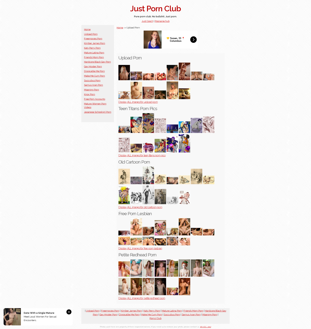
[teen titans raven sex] (136, 132)
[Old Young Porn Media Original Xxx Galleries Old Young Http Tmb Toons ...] (172, 183)
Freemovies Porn (93, 38)
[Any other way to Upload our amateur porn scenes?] (160, 98)
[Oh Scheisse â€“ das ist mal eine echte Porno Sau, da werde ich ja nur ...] (136, 98)
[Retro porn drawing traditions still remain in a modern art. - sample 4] (136, 203)
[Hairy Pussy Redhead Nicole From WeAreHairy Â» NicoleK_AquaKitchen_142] (136, 275)
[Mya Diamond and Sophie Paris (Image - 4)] (124, 244)
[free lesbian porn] (184, 234)
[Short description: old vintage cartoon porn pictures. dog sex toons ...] (124, 203)
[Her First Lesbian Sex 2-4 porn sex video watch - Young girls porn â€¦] (136, 234)
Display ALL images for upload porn (138, 102)
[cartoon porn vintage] (208, 183)
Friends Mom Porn (94, 57)
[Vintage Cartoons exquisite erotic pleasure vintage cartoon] (160, 203)
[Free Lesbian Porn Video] (208, 234)
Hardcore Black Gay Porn (97, 61)
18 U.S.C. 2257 (205, 327)
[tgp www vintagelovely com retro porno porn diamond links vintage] (160, 183)
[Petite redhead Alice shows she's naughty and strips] (148, 275)
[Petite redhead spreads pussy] (208, 275)
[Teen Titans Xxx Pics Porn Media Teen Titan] (172, 132)
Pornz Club (155, 318)
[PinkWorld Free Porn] (196, 275)
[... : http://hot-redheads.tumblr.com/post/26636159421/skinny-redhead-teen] (172, 275)
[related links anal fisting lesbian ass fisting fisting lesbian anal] (148, 234)
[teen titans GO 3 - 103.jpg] (148, 151)
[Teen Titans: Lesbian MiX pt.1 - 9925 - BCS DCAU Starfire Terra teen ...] (148, 132)
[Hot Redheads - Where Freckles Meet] (184, 275)
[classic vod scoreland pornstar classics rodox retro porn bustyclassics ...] (172, 203)
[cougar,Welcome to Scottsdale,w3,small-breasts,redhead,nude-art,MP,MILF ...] (160, 275)
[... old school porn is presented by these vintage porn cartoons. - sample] (196, 183)
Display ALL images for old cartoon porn (140, 207)
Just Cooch (147, 21)
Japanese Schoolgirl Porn (97, 112)
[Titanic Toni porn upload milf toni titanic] (172, 98)
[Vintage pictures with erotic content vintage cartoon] (124, 183)
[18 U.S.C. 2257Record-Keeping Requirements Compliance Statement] (124, 79)
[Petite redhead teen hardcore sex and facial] (172, 294)
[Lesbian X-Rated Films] (160, 244)
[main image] (196, 132)
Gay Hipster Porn (93, 66)
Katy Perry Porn (92, 48)
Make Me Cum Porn (94, 75)
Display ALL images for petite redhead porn (141, 298)
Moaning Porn (91, 89)
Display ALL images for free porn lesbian (140, 248)
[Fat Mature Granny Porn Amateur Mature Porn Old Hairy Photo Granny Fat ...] (172, 79)
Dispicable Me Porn (94, 71)
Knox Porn (89, 94)
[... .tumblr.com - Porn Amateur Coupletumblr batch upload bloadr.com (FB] (196, 79)
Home (87, 29)
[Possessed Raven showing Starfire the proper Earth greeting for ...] (184, 151)
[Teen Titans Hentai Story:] (172, 151)
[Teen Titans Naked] (124, 151)
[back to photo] (124, 98)
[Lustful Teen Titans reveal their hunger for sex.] (208, 132)
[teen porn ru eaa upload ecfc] (148, 98)
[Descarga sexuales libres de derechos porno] (160, 79)
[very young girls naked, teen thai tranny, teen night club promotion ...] (160, 151)
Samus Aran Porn (93, 85)
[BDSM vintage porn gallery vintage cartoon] (148, 203)
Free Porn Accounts (94, 99)
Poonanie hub (162, 21)
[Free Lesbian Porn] (172, 244)
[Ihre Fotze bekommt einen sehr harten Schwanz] (148, 79)
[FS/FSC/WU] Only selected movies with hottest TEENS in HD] (208, 79)
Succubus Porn (92, 80)
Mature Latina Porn (94, 52)
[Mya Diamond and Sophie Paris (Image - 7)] (148, 244)
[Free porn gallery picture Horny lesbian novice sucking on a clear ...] (184, 244)
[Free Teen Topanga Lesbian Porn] (160, 234)
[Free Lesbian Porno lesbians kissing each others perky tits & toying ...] (196, 234)
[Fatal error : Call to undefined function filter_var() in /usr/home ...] (160, 132)
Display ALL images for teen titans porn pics (141, 155)
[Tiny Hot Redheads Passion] (124, 275)
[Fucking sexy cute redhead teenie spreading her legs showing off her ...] (184, 294)
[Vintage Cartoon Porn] (136, 183)
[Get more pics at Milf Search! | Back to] (136, 294)
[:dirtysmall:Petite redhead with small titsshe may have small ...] (148, 294)
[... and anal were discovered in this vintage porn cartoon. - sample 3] (184, 203)
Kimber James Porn (94, 43)
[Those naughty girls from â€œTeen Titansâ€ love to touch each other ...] (184, 132)
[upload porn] (184, 98)
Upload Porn (91, 34)
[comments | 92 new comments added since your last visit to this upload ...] (136, 79)
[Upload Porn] (184, 79)
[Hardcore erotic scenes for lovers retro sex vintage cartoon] (148, 183)
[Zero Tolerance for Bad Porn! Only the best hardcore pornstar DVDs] (172, 234)
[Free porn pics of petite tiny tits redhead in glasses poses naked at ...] (160, 294)
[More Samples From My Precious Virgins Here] (124, 294)
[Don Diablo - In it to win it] (124, 234)
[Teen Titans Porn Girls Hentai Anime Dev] (124, 132)
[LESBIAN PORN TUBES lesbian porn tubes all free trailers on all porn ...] (136, 244)
